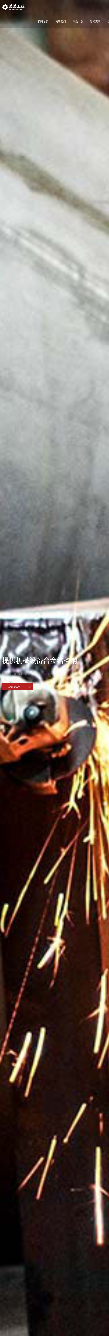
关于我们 (60, 21)
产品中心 (78, 21)
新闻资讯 (95, 21)
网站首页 (43, 21)
